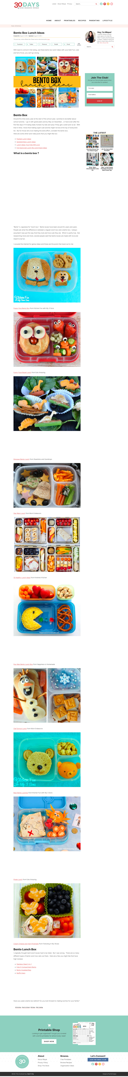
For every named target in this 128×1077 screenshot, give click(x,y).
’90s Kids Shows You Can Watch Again (92, 149)
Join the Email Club (98, 1059)
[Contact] (111, 4)
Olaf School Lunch (20, 728)
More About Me (104, 43)
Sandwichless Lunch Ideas (26, 142)
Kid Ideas (33, 1007)
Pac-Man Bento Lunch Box (23, 664)
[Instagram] (108, 4)
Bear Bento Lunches (20, 793)
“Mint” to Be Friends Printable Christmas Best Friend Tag (107, 169)
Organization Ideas (67, 1066)
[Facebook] (101, 4)
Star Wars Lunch (19, 513)
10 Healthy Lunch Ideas (21, 577)
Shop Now (49, 1041)
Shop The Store (43, 1066)
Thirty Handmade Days (26, 5)
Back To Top (31, 1074)
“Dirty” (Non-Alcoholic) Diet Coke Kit (92, 169)
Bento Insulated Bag (24, 970)
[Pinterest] (104, 4)
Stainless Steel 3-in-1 (24, 964)
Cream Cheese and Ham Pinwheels (26, 944)
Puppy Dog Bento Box (21, 308)
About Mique (62, 4)
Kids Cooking (39, 1007)
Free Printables (65, 1059)
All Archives (18, 1007)
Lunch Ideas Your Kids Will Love (28, 145)
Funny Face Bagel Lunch (22, 372)
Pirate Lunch (17, 879)
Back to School (26, 1007)
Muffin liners (21, 973)
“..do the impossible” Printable (107, 149)
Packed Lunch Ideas (24, 139)
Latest (54, 4)
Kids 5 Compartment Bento (26, 967)
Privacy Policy (43, 1062)
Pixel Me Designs (112, 1074)
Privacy (69, 4)
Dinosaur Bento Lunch (21, 459)
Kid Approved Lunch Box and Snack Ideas (32, 148)
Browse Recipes (66, 1062)
